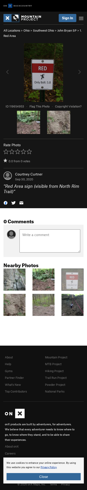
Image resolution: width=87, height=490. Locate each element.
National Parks (54, 391)
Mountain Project (56, 357)
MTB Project (53, 364)
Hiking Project (54, 371)
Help (8, 364)
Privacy (65, 484)
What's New (13, 384)
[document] (43, 470)
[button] (5, 202)
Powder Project (55, 384)
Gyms (9, 371)
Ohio (26, 30)
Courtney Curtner (28, 174)
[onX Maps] (15, 417)
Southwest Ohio (43, 30)
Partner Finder (14, 378)
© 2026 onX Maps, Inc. (31, 484)
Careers (10, 453)
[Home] (24, 18)
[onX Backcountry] (17, 6)
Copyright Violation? (68, 106)
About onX (12, 446)
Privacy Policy (49, 467)
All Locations (11, 30)
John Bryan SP (67, 30)
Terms (53, 484)
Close (43, 476)
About (9, 357)
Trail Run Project (56, 378)
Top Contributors (16, 391)
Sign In (67, 18)
